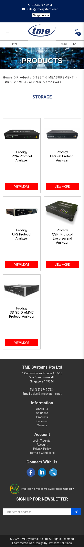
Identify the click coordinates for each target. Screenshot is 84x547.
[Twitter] (53, 472)
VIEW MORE (21, 186)
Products (24, 77)
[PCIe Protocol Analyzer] (21, 134)
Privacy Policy (42, 448)
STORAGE (54, 82)
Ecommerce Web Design (28, 543)
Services (42, 421)
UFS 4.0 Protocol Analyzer (62, 158)
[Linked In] (42, 472)
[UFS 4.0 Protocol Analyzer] (62, 134)
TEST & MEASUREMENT (54, 77)
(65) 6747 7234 (42, 5)
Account (42, 444)
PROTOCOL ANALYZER (23, 82)
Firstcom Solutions (60, 543)
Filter (14, 44)
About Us (42, 409)
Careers (42, 425)
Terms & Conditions (42, 452)
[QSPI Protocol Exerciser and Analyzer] (62, 212)
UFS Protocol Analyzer (21, 236)
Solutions (42, 413)
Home (7, 77)
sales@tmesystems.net (42, 9)
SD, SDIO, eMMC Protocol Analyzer (21, 314)
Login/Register (42, 440)
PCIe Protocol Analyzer (22, 158)
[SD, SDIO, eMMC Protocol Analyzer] (21, 290)
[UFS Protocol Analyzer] (21, 212)
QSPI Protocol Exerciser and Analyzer (62, 238)
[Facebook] (31, 472)
